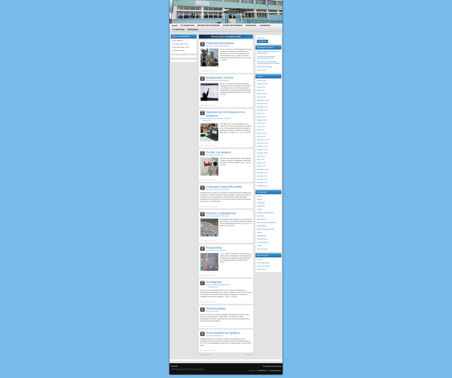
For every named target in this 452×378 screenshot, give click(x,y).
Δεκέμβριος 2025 (262, 84)
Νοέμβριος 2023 (262, 110)
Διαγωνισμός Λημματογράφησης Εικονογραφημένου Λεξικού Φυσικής (268, 62)
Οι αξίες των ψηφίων (218, 152)
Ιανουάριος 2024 (262, 103)
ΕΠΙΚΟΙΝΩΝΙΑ (261, 226)
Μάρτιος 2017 (261, 117)
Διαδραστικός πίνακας (219, 77)
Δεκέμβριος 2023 (262, 107)
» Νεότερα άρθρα (248, 354)
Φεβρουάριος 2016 (263, 140)
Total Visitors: (176, 50)
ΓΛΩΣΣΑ (216, 250)
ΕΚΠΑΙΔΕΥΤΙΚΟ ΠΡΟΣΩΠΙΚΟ (266, 223)
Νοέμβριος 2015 (262, 149)
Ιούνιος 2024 (261, 87)
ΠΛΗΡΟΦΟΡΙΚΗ (262, 239)
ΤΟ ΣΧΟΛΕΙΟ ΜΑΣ (262, 242)
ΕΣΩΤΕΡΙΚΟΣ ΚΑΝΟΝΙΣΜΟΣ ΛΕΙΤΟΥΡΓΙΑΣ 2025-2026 (266, 57)
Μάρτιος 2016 (261, 136)
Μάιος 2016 (260, 130)
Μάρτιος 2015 (261, 166)
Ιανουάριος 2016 (262, 143)
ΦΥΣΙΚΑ (259, 246)
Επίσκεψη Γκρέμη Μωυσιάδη (224, 186)
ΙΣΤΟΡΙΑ (259, 232)
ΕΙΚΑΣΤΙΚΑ (222, 250)
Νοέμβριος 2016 (262, 120)
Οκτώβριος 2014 (262, 182)
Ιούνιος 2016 (261, 126)
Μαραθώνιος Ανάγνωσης (264, 67)
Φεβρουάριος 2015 (263, 169)
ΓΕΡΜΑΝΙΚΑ (261, 203)
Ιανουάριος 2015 (262, 173)
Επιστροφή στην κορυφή (272, 366)
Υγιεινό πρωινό (261, 70)
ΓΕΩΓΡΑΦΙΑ (261, 206)
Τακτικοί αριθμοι (215, 308)
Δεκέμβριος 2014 (262, 176)
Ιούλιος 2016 (261, 123)
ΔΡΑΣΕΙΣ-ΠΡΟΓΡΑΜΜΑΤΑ (221, 46)
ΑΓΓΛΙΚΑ (259, 196)
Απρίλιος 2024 (261, 94)
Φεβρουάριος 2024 (263, 100)
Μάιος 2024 (260, 90)
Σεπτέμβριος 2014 (262, 186)
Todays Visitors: (177, 41)
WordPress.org (261, 269)
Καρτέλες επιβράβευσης (221, 213)
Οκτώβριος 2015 (262, 153)
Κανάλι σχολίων (263, 266)
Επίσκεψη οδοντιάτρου (220, 43)
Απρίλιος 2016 (261, 133)
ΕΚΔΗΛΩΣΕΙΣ (261, 219)
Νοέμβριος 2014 (262, 179)
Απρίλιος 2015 (261, 163)
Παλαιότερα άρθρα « (205, 354)
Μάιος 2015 (260, 159)
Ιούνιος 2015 (261, 156)
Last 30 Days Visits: (178, 47)
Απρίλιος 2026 (261, 80)
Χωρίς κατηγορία (262, 249)
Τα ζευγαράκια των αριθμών (223, 333)
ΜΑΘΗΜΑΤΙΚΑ (218, 155)
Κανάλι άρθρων (263, 263)
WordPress (262, 370)
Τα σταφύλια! (214, 282)
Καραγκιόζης (214, 247)
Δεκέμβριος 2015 (262, 146)
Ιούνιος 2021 (261, 113)
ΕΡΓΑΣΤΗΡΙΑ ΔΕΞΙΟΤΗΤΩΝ (222, 285)
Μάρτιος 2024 (261, 97)
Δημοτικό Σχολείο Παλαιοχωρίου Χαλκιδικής (211, 14)
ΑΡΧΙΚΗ (210, 46)
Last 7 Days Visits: (178, 44)
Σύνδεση (259, 259)
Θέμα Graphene (276, 370)
